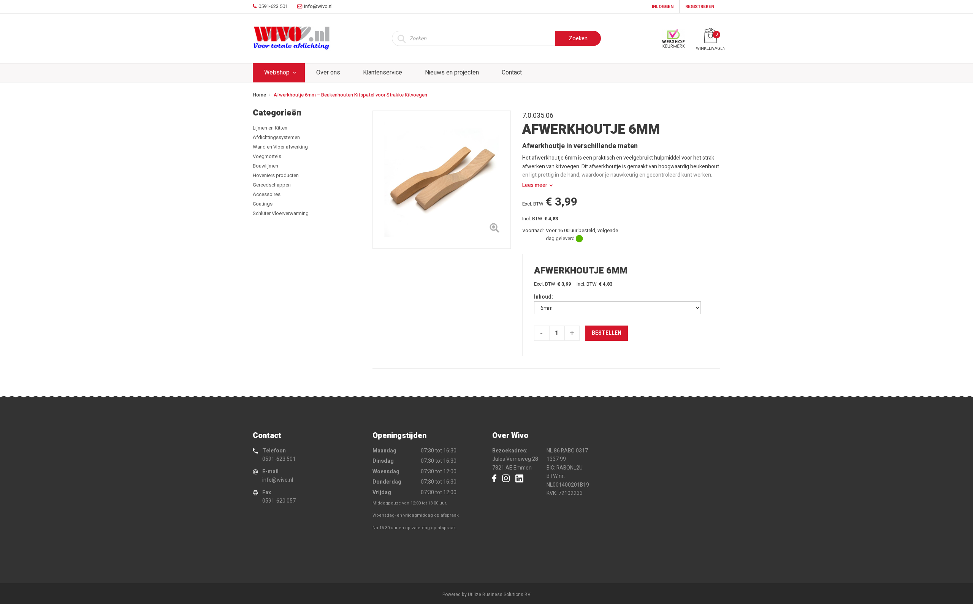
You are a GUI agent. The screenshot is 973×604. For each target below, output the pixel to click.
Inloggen (662, 6)
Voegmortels (267, 156)
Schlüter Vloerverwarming (281, 213)
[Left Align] (494, 229)
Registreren (699, 6)
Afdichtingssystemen (276, 137)
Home (259, 94)
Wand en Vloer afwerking (280, 146)
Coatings (263, 203)
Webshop (277, 72)
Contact (512, 72)
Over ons (328, 72)
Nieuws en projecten (452, 72)
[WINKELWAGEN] (710, 35)
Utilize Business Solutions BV (499, 594)
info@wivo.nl (277, 480)
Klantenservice (382, 72)
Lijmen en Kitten (270, 127)
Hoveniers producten (276, 175)
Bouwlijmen (265, 165)
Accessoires (266, 194)
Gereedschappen (272, 184)
